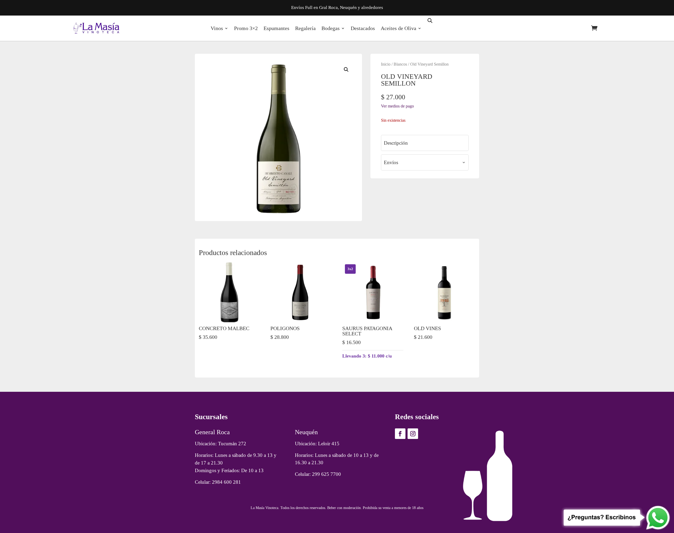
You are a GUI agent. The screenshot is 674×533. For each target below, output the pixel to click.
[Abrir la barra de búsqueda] (430, 20)
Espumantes (276, 28)
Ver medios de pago (397, 106)
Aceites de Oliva (398, 28)
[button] (346, 69)
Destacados (363, 28)
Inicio (385, 64)
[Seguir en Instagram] (413, 433)
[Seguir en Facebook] (400, 433)
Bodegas (330, 28)
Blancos (400, 64)
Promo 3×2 (246, 28)
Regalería (305, 28)
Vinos (217, 28)
